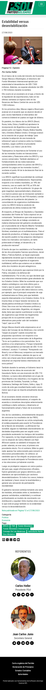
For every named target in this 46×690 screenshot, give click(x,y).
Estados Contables (23, 670)
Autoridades (23, 674)
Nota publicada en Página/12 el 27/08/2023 (21, 510)
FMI (13, 526)
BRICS (6, 526)
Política (5, 517)
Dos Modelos (9, 534)
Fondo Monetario (25, 526)
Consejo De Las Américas (14, 531)
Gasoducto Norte (35, 531)
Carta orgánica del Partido (23, 663)
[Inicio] (20, 7)
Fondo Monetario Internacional (16, 529)
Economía (6, 520)
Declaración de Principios (23, 667)
